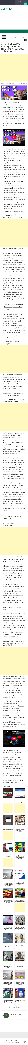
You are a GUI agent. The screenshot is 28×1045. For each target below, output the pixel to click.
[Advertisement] (14, 21)
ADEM (7, 9)
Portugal (11, 83)
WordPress (11, 1041)
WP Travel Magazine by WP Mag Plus (18, 1041)
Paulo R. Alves (16, 1014)
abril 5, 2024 (5, 83)
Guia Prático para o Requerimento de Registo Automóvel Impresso (16, 38)
